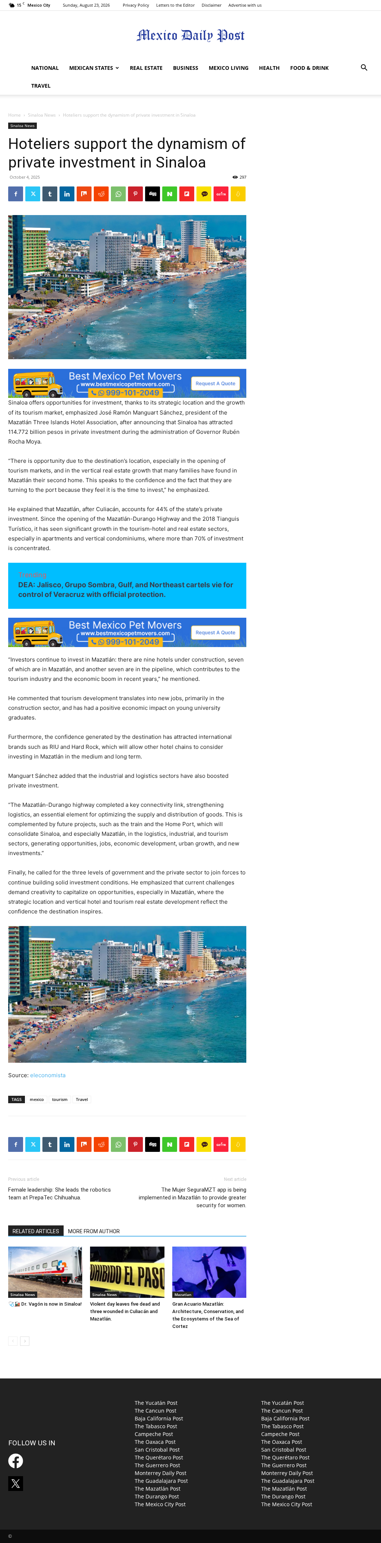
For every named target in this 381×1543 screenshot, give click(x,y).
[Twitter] (32, 193)
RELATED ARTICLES (36, 1231)
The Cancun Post (155, 1410)
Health (269, 67)
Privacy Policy (136, 5)
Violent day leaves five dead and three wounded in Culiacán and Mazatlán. (125, 1311)
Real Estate (146, 67)
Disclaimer (211, 5)
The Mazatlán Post (157, 1488)
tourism (60, 1099)
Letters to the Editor (175, 5)
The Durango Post (157, 1496)
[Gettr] (221, 193)
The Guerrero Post (157, 1465)
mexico (37, 1099)
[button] (364, 68)
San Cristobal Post (157, 1449)
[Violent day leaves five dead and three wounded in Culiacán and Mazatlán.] (127, 1272)
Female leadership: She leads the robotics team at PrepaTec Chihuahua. (59, 1193)
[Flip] (186, 193)
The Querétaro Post (159, 1457)
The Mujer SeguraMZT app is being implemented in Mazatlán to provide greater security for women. (192, 1197)
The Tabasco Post (156, 1426)
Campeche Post (154, 1434)
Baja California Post (159, 1418)
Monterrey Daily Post (160, 1473)
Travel (41, 85)
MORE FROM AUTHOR (94, 1231)
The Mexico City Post (160, 1504)
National (45, 67)
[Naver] (169, 193)
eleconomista (47, 1075)
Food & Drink (309, 67)
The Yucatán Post (156, 1402)
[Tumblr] (49, 193)
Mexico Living (229, 67)
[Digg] (152, 193)
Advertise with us (245, 5)
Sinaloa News (42, 115)
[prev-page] (12, 1341)
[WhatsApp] (118, 193)
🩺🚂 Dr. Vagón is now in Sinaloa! (45, 1304)
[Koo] (238, 193)
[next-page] (24, 1341)
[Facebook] (15, 193)
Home (14, 115)
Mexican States (91, 67)
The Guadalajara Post (161, 1480)
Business (185, 67)
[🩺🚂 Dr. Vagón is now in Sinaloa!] (45, 1272)
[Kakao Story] (203, 193)
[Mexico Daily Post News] (190, 35)
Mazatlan (183, 1294)
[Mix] (84, 193)
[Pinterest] (135, 193)
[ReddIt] (101, 193)
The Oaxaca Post (155, 1441)
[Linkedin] (67, 193)
